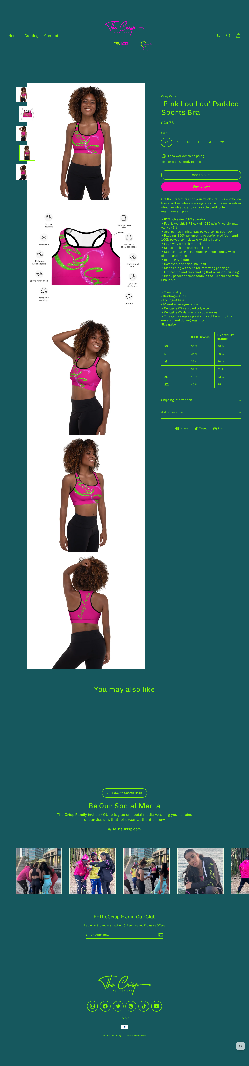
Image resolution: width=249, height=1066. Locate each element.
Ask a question (172, 412)
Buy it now (201, 186)
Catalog (31, 35)
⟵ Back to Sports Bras (124, 793)
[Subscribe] (160, 935)
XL (210, 142)
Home (13, 35)
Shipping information (176, 400)
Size (164, 133)
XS (166, 142)
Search (124, 1018)
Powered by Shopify (136, 1036)
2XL (222, 142)
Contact (51, 35)
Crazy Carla (168, 96)
